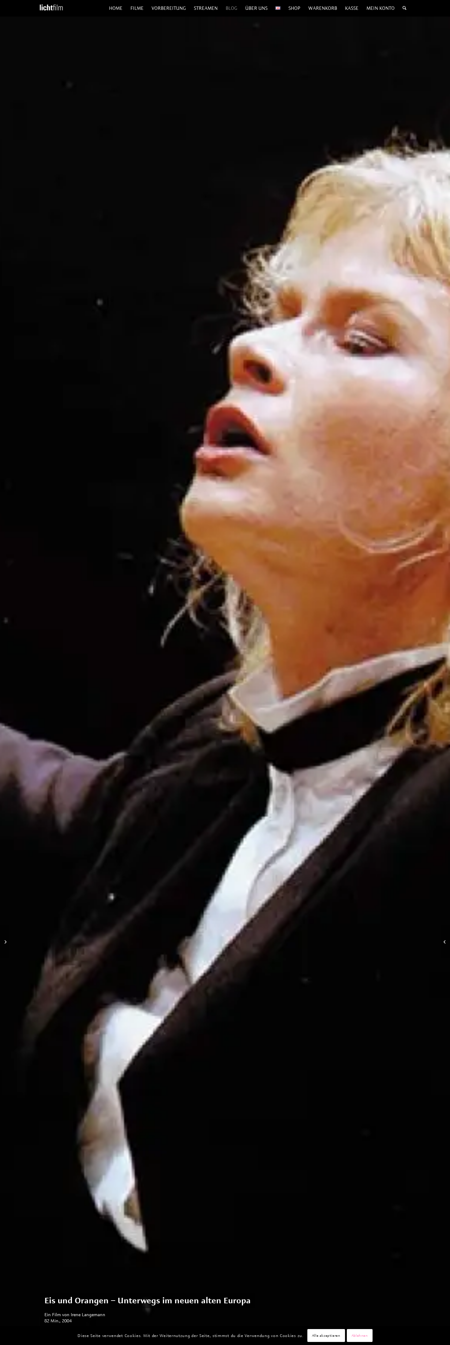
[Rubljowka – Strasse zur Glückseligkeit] (4, 941)
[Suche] (405, 8)
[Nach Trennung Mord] (445, 941)
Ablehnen (359, 1335)
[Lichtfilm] (51, 8)
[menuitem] (115, 8)
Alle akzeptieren (326, 1335)
